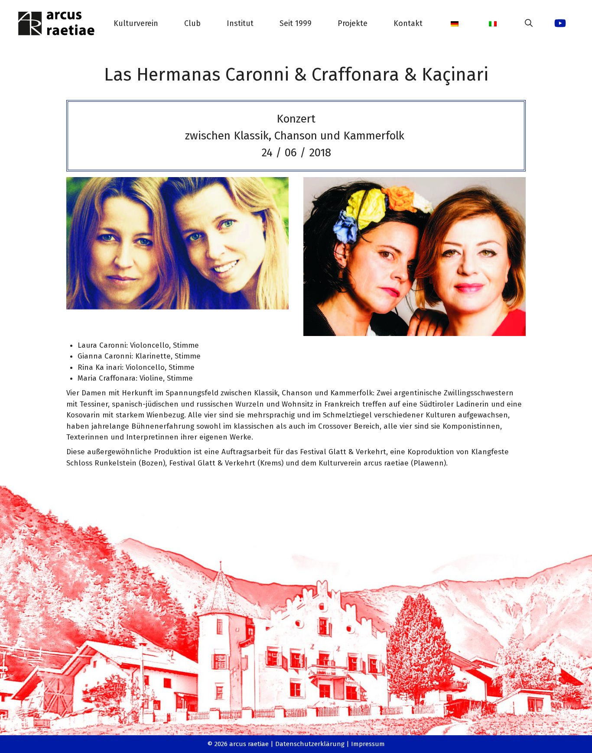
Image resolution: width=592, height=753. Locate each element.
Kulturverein (136, 23)
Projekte (353, 23)
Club (192, 23)
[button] (529, 23)
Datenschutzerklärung (310, 744)
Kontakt (408, 23)
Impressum (368, 744)
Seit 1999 (296, 23)
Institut (240, 23)
